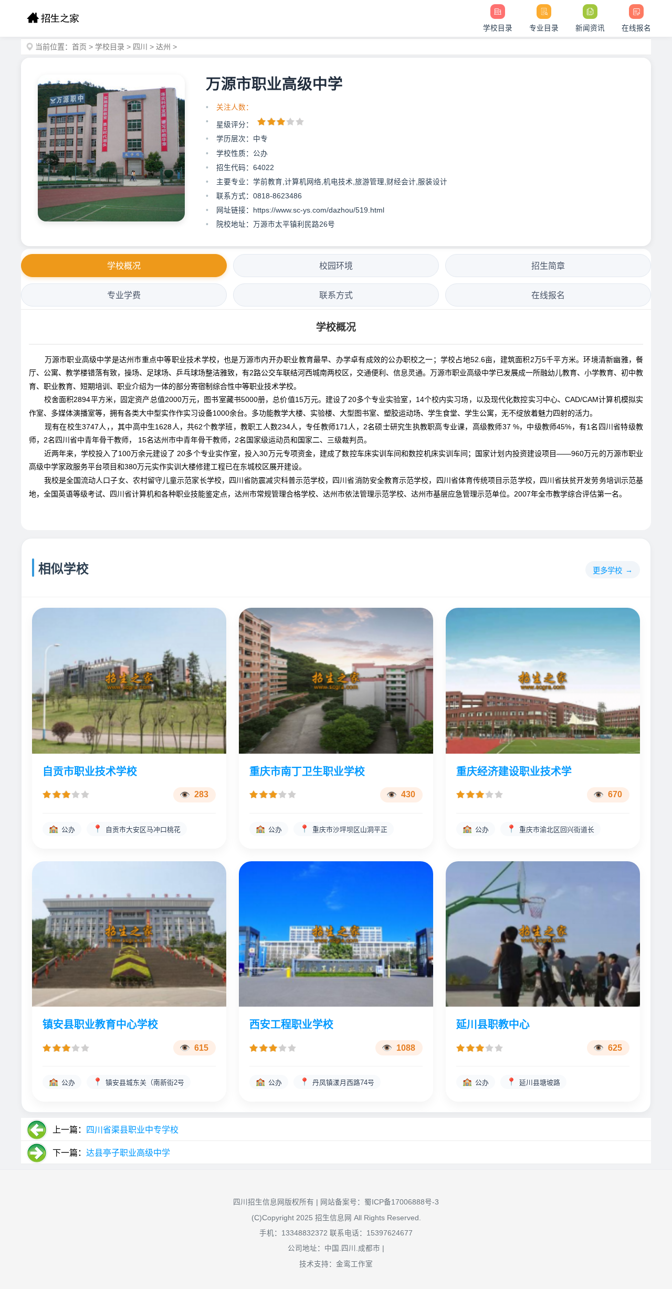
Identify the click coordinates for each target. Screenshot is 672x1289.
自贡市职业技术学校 (90, 771)
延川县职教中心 (493, 1024)
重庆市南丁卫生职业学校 (307, 771)
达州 (163, 47)
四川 (140, 47)
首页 (79, 47)
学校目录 (109, 47)
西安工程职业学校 (291, 1024)
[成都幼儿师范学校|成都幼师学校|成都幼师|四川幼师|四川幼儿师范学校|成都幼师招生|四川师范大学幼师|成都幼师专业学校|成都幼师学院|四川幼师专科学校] (53, 18)
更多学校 (607, 570)
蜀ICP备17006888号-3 (401, 1202)
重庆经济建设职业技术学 (514, 771)
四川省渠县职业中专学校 (132, 1129)
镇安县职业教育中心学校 (100, 1024)
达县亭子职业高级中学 (128, 1152)
